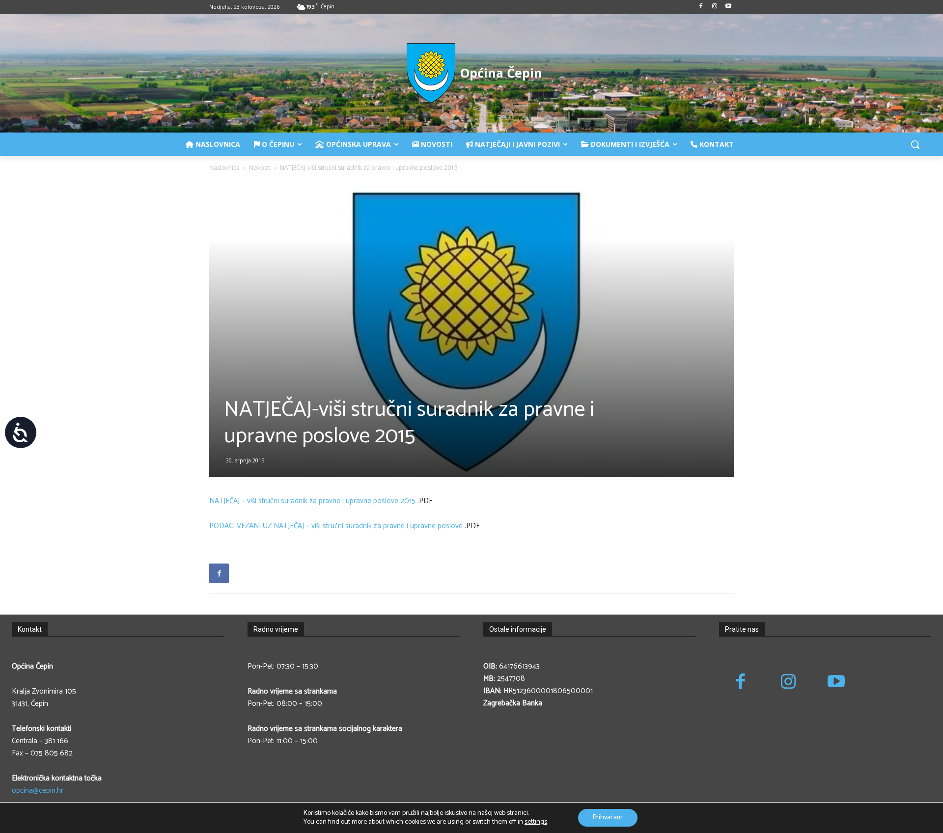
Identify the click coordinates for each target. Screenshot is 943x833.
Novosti (260, 167)
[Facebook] (701, 7)
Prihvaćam (608, 817)
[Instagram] (714, 7)
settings (536, 822)
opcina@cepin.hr (37, 790)
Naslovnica (224, 167)
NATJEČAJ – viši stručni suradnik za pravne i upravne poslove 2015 (312, 501)
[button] (915, 144)
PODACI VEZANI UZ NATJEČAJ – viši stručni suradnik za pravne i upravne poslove (336, 526)
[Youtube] (728, 7)
